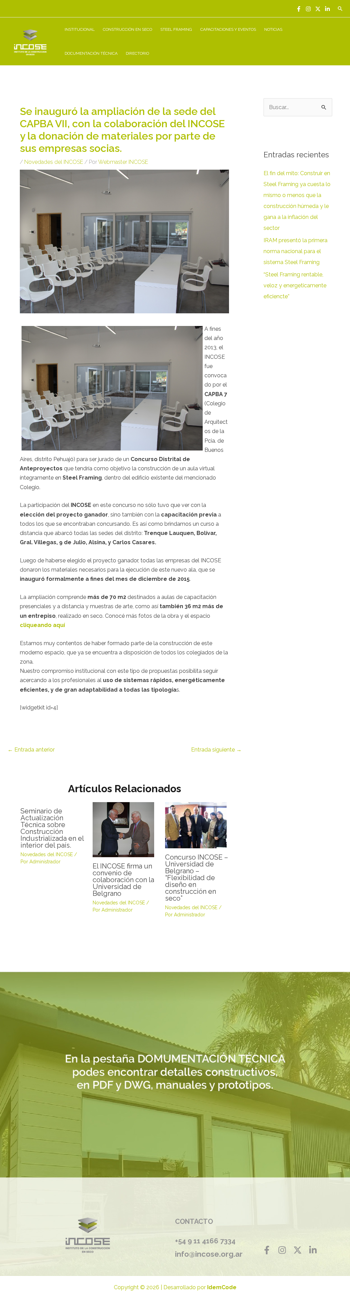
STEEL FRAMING (176, 29)
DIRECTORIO (137, 53)
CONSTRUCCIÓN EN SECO (127, 29)
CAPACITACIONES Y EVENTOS (228, 29)
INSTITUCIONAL (80, 29)
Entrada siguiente (216, 749)
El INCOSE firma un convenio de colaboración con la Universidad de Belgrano (123, 880)
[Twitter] (318, 9)
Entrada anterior (31, 749)
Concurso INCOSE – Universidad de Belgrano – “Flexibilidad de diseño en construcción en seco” (196, 877)
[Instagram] (308, 9)
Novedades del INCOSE (53, 162)
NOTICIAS (273, 29)
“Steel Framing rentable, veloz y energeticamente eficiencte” (295, 285)
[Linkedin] (327, 9)
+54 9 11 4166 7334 (205, 1241)
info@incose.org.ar (209, 1254)
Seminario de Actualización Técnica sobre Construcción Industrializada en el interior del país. (52, 828)
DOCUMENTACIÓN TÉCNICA (91, 53)
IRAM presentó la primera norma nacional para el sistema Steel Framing (295, 251)
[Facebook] (298, 9)
